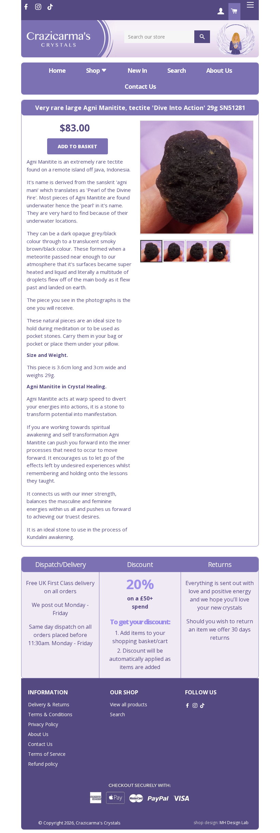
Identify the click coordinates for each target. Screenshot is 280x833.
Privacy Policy (43, 724)
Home (57, 70)
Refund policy (43, 764)
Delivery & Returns (48, 704)
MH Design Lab (234, 822)
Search (176, 70)
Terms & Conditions (50, 714)
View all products (128, 704)
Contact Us (140, 86)
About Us (219, 70)
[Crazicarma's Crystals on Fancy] (50, 7)
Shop (93, 70)
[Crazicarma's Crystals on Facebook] (26, 7)
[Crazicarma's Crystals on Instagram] (39, 7)
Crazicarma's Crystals (98, 823)
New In (137, 70)
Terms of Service (47, 754)
